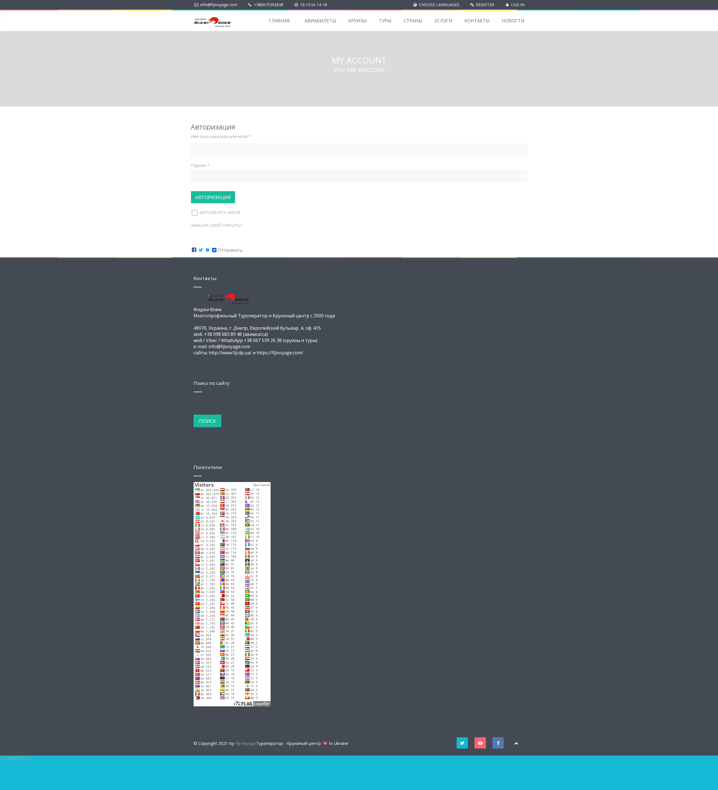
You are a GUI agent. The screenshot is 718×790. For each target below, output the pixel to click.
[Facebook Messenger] (207, 250)
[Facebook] (194, 250)
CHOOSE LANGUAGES (439, 4)
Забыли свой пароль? (216, 225)
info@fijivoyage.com (218, 4)
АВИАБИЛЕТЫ (320, 21)
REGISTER (485, 4)
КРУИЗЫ (357, 21)
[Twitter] (200, 250)
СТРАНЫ (413, 21)
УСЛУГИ (443, 21)
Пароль (200, 165)
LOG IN (517, 4)
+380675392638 (268, 4)
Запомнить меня (219, 212)
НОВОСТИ (513, 21)
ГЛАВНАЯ (279, 21)
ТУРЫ (385, 21)
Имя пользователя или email (221, 136)
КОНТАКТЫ (477, 21)
